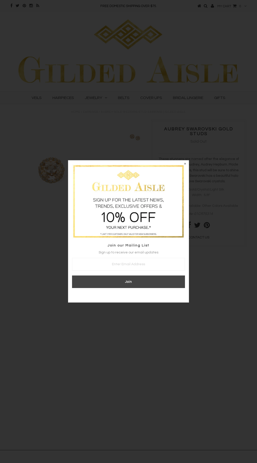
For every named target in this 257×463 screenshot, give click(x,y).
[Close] (185, 164)
